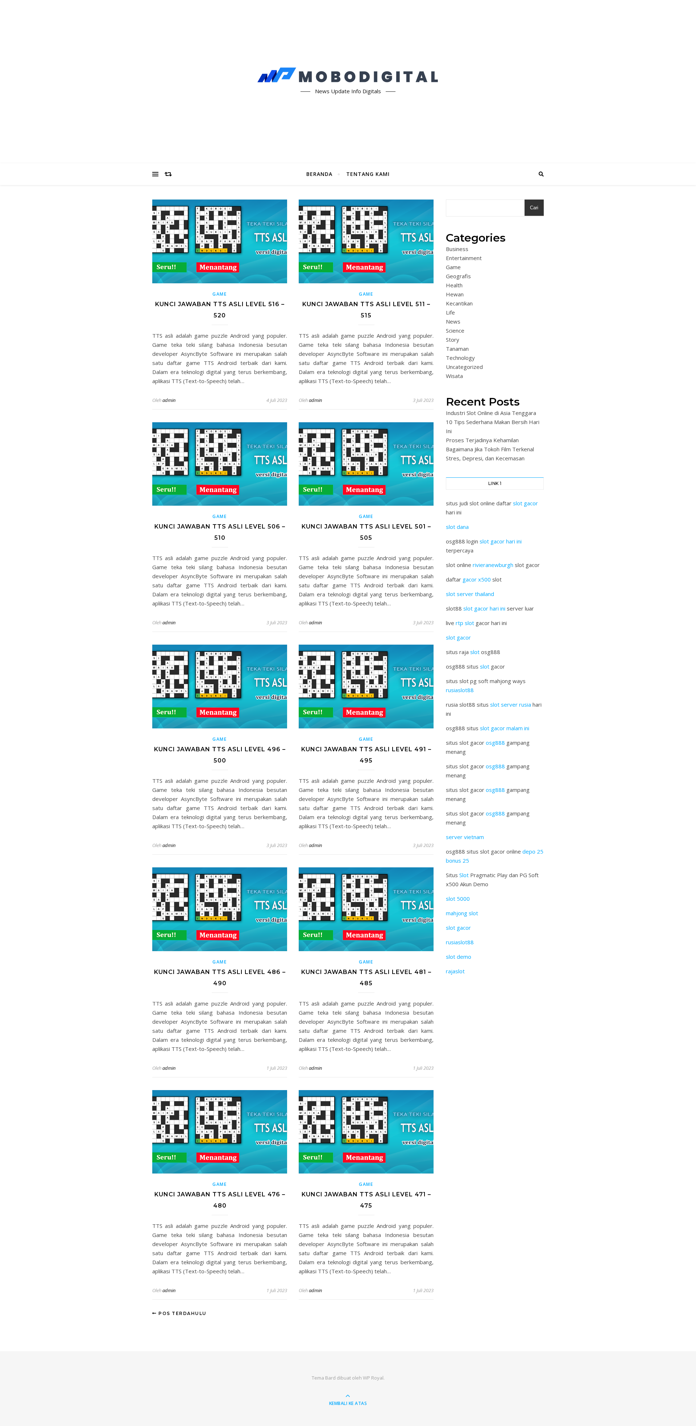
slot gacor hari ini (501, 541)
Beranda (319, 173)
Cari (534, 207)
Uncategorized (464, 366)
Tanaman (457, 348)
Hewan (455, 294)
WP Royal (373, 1377)
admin (168, 400)
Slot (464, 875)
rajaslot (455, 971)
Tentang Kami (368, 173)
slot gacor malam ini (504, 728)
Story (452, 339)
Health (454, 285)
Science (455, 330)
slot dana (457, 526)
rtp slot (465, 622)
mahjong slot (462, 913)
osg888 (495, 742)
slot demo (458, 956)
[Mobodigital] (348, 75)
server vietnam (465, 837)
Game (219, 294)
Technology (460, 357)
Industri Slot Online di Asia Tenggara (491, 412)
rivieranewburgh (493, 564)
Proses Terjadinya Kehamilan (482, 440)
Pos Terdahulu (182, 1313)
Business (457, 248)
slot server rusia (510, 704)
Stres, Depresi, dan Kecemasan (485, 458)
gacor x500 (477, 579)
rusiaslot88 (460, 690)
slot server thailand (470, 593)
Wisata (454, 375)
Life (450, 312)
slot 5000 (458, 898)
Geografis (458, 276)
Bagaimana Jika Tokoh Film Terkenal (490, 449)
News (453, 321)
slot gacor (525, 503)
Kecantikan (459, 303)
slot (475, 652)
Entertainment (464, 258)
